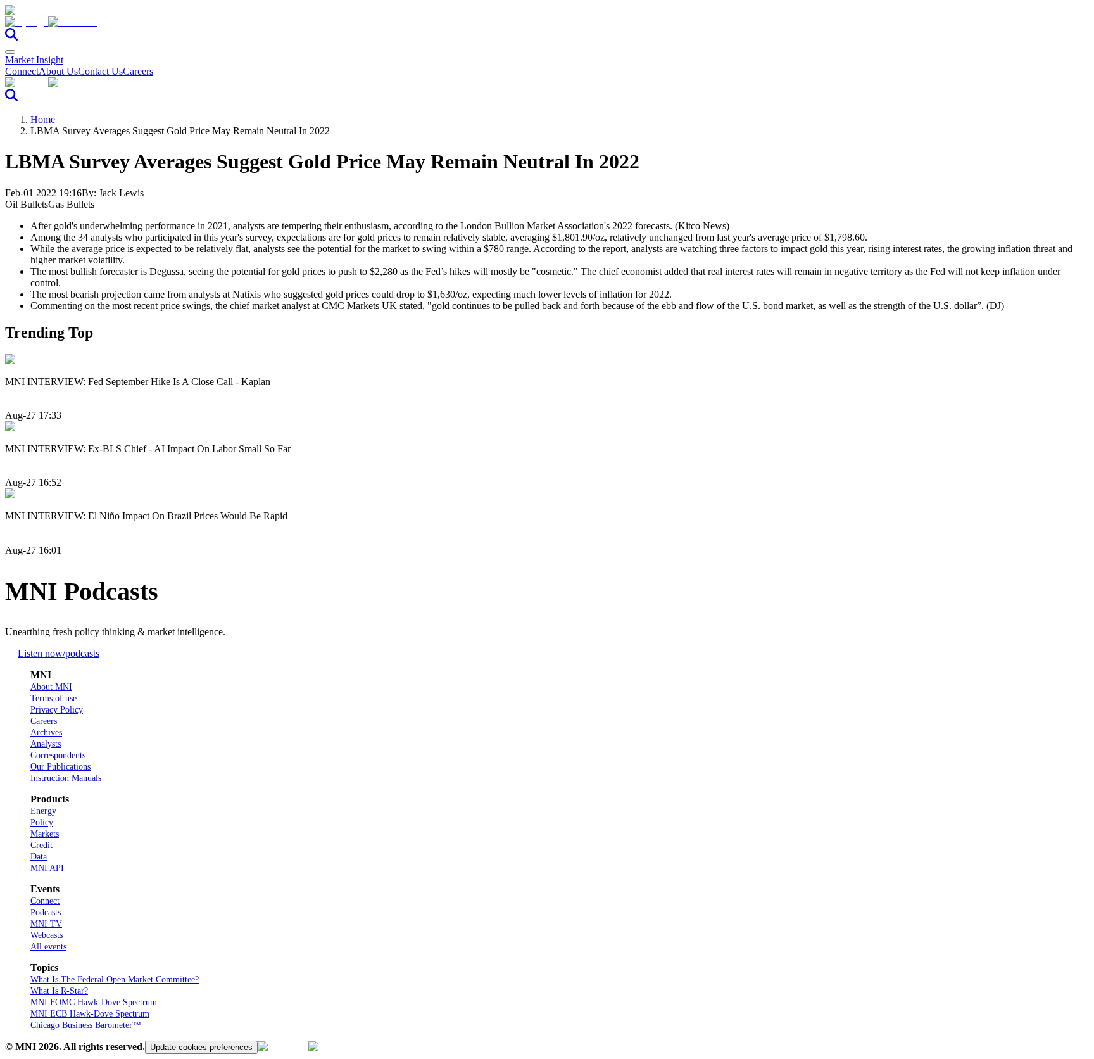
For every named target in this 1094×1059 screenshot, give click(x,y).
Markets (44, 834)
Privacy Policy (56, 709)
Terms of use (53, 698)
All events (48, 946)
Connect (22, 71)
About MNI (51, 687)
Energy (43, 811)
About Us (58, 71)
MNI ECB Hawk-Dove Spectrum (89, 1013)
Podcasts (45, 912)
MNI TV (46, 924)
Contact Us (100, 71)
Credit (41, 845)
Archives (46, 732)
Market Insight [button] (34, 59)
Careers (138, 71)
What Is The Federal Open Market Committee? (114, 979)
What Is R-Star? (59, 991)
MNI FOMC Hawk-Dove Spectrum (93, 1002)
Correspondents (57, 755)
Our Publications (60, 766)
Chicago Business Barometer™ (85, 1025)
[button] (547, 22)
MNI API (47, 868)
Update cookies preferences (201, 1047)
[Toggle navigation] (10, 52)
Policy (41, 822)
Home (42, 119)
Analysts (45, 744)
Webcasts (46, 935)
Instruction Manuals (65, 778)
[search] (11, 37)
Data (38, 856)
